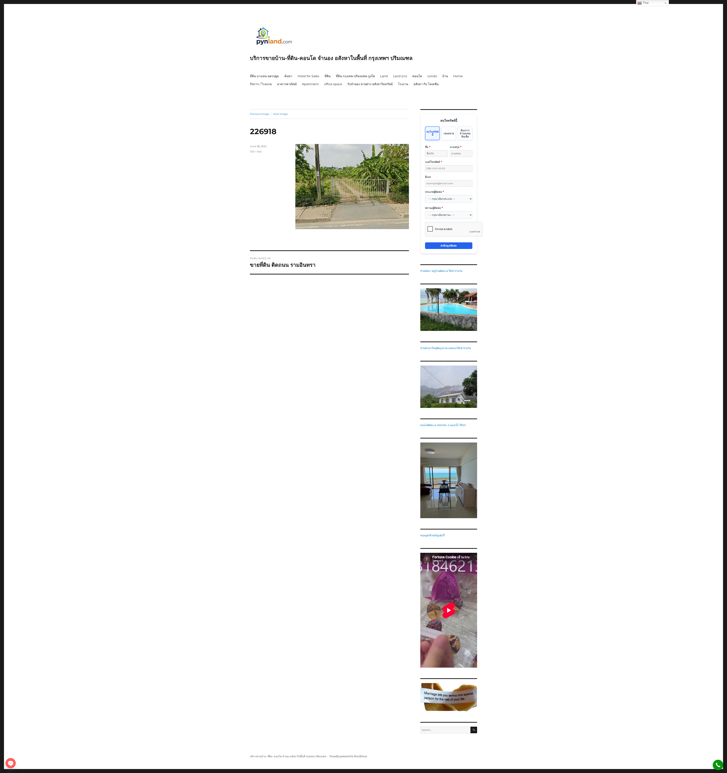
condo (432, 76)
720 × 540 (256, 151)
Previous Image (259, 113)
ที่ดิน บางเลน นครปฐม (264, 76)
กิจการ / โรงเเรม (261, 84)
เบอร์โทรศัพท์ (433, 162)
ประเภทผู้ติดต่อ (434, 192)
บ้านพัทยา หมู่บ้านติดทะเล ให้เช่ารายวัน (441, 271)
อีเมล (428, 177)
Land (384, 76)
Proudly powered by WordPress (348, 756)
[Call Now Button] (718, 765)
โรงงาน (403, 84)
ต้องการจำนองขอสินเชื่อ (465, 133)
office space (333, 84)
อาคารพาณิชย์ (287, 84)
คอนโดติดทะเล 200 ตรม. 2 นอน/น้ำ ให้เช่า (443, 425)
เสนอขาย (449, 133)
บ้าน (445, 76)
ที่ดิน (327, 76)
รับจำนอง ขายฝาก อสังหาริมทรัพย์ (370, 84)
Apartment (310, 84)
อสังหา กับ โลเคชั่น (426, 84)
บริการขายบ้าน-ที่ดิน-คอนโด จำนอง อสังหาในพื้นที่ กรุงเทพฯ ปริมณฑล (331, 58)
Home (458, 76)
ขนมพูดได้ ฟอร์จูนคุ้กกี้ (432, 535)
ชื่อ (427, 147)
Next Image (280, 113)
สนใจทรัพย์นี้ (432, 133)
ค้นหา (288, 76)
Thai (645, 2)
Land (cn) (400, 76)
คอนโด (417, 76)
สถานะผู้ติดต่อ (434, 208)
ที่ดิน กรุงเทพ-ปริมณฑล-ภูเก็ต (355, 76)
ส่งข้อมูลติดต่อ (449, 245)
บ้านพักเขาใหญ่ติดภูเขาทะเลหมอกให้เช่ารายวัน (445, 348)
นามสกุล (455, 147)
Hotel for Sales (308, 76)
